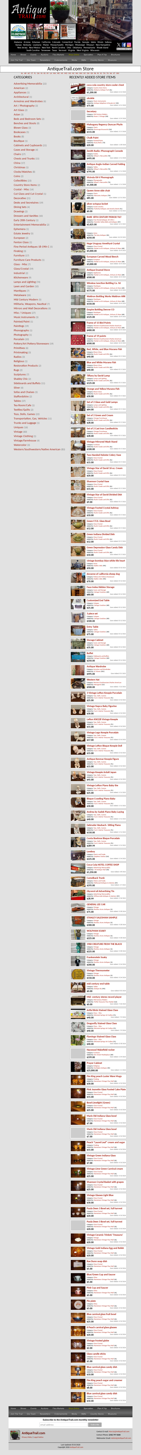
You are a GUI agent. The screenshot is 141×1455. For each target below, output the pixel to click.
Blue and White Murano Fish (101, 362)
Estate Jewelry (22, 233)
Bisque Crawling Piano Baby (101, 799)
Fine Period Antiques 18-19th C (32, 247)
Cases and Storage (24, 150)
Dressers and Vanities (26, 216)
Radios (17, 357)
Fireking (18, 251)
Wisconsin (94, 50)
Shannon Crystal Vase (98, 481)
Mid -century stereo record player (104, 997)
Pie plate (91, 1301)
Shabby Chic (21, 379)
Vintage (18, 432)
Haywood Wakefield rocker (101, 1050)
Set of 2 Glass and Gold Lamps (102, 402)
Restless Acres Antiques (102, 909)
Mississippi (80, 45)
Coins (17, 176)
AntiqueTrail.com (33, 1433)
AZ (29, 73)
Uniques (18, 427)
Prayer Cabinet (94, 1063)
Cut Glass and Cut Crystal (28, 194)
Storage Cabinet (95, 640)
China (17, 163)
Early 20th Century (24, 220)
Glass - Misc (20, 264)
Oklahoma (77, 48)
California (46, 42)
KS (44, 73)
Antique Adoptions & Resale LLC (104, 103)
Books (17, 136)
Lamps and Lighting (25, 282)
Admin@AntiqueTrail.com (121, 1438)
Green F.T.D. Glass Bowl (98, 521)
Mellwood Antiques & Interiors (104, 883)
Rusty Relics (98, 143)
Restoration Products (26, 365)
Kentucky (27, 45)
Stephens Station (99, 856)
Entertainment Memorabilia (30, 224)
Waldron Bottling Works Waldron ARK (106, 296)
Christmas (19, 167)
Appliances (20, 92)
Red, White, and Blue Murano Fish (104, 349)
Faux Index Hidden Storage (100, 587)
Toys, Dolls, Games (24, 414)
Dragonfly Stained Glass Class (102, 1023)
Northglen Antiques (100, 1068)
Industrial (19, 273)
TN (104, 73)
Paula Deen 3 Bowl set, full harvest (104, 1208)
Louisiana (37, 45)
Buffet (90, 653)
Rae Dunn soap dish (97, 1261)
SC (101, 73)
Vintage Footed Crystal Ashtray (103, 508)
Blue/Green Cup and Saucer (101, 1274)
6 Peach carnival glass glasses (102, 1327)
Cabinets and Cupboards (28, 145)
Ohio (69, 48)
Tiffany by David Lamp (98, 376)
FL (35, 73)
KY (48, 73)
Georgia (85, 42)
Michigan (69, 45)
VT (114, 73)
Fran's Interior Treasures (102, 698)
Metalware (20, 295)
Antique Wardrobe (96, 666)
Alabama (18, 42)
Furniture (19, 255)
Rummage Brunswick (101, 129)
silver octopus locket (97, 204)
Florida (77, 42)
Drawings (19, 211)
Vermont (62, 50)
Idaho (93, 42)
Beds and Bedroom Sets (27, 119)
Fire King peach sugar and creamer (104, 1380)
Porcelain (19, 339)
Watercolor (20, 445)
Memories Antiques (100, 195)
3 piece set (92, 613)
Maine (46, 45)
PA (95, 73)
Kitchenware (21, 277)
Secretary (92, 111)
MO (65, 73)
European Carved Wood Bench (102, 257)
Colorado (56, 42)
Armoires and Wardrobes (28, 101)
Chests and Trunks (24, 158)
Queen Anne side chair (98, 190)
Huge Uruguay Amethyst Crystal (103, 243)
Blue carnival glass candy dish (102, 1367)
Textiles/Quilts (22, 410)
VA (111, 73)
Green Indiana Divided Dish (101, 534)
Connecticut (67, 42)
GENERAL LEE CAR (96, 904)
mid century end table (98, 984)
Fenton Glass (21, 242)
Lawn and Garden (24, 286)
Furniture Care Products (27, 260)
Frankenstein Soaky (97, 957)
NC (73, 73)
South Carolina (33, 50)
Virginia (71, 50)
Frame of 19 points (96, 336)
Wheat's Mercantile (100, 156)
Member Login (124, 49)
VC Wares (97, 671)
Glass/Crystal (21, 269)
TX (108, 73)
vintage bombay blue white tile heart (106, 561)
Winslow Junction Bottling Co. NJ (104, 283)
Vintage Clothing (23, 436)
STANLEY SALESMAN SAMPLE (102, 917)
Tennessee (45, 50)
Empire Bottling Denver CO (100, 309)
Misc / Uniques (22, 313)
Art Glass (19, 110)
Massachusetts (56, 45)
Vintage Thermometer (98, 970)
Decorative (20, 198)
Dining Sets (20, 207)
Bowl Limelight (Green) (98, 1103)
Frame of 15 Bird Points (99, 323)
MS (69, 73)
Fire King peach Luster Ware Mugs (104, 1076)
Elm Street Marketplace (102, 1055)
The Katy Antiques (100, 235)
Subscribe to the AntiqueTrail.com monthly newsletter (70, 1420)
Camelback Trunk (96, 878)
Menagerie (97, 685)
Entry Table (92, 627)
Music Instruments (24, 317)
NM (80, 73)
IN (41, 73)
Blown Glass (21, 128)
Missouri (90, 45)
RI (98, 73)
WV (117, 73)
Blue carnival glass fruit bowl (101, 1314)
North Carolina (58, 48)
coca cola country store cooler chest (105, 85)
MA (54, 73)
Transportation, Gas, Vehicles (30, 418)
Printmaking (21, 352)
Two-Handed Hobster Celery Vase (104, 455)
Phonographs (21, 330)
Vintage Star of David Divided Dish (104, 494)
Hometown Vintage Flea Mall (104, 1081)
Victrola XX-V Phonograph (100, 177)
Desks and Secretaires (26, 202)
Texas (54, 50)
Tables (17, 401)
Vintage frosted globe (98, 1340)
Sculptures (20, 374)
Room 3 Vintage (99, 116)
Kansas (19, 45)
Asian (17, 114)
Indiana (108, 42)
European (19, 238)
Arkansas (36, 42)
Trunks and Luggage (25, 423)
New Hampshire (103, 45)
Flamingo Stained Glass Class (101, 1036)
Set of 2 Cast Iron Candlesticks (102, 428)
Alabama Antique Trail (101, 90)
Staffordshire (21, 396)
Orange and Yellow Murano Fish (103, 389)
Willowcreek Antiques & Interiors (105, 896)
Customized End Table (98, 600)
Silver (17, 388)
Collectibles (20, 180)
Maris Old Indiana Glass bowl (101, 1116)
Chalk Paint (92, 138)
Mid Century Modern (26, 299)
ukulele (90, 98)
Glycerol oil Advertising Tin (100, 891)
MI (62, 73)
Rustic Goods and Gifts (101, 354)
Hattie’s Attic (98, 566)
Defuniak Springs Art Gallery (103, 1015)
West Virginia (83, 50)
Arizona (27, 42)
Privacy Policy (27, 1437)
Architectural (21, 97)
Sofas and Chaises (24, 392)
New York (46, 48)
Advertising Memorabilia (28, 83)
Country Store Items (25, 185)
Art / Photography (24, 106)
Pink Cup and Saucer (97, 1288)
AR (25, 73)
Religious (19, 361)
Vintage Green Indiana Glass (101, 1155)
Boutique (19, 141)
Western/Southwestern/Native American (37, 449)
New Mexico (34, 48)
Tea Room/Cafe (22, 405)
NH (77, 73)
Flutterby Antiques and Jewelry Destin (106, 209)
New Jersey (22, 48)
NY (84, 73)
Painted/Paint (22, 321)
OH (88, 73)
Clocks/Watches (23, 172)
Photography (21, 335)
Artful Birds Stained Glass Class (102, 1010)
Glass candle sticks (96, 1354)
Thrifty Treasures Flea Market (104, 1002)
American (19, 88)
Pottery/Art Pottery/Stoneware (31, 343)
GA (38, 73)
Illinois (100, 42)
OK (92, 73)
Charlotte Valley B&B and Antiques (105, 222)
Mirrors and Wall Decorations (31, 308)
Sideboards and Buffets (27, 383)
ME (58, 73)
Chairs (17, 154)
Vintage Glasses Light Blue (100, 1195)
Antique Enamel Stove (98, 270)
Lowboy (91, 851)
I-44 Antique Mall (100, 870)
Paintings (19, 326)
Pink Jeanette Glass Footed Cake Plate (106, 1089)
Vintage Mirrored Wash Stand (102, 442)
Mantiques (20, 291)
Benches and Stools (25, 123)
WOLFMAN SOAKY (96, 931)
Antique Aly (98, 989)
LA (51, 73)
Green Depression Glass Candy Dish (105, 547)
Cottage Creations (100, 592)
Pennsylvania (89, 48)
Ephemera (19, 229)
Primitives (19, 348)
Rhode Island (102, 48)
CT (32, 73)
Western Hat (93, 680)
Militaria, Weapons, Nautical (30, 304)
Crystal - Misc (21, 189)
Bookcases (20, 132)
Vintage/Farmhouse (25, 440)
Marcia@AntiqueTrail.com (119, 1432)
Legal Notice (38, 1437)
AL (22, 73)
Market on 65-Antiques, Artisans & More (107, 248)
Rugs (16, 370)
